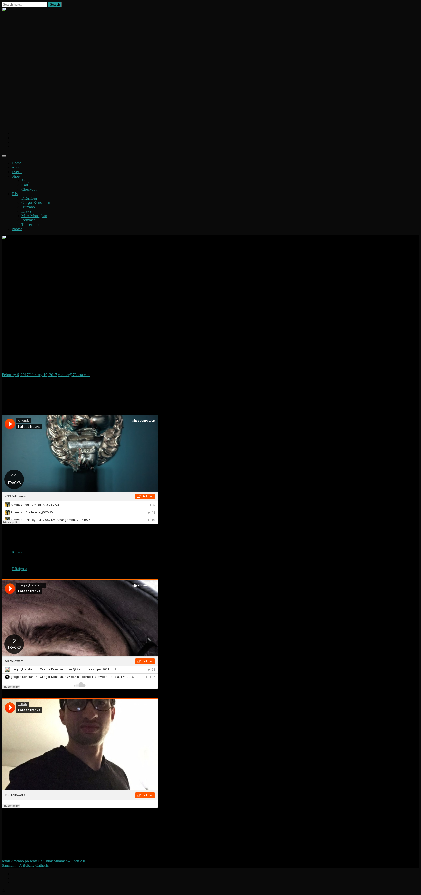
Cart (24, 185)
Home (16, 163)
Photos (17, 229)
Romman (28, 220)
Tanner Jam (30, 224)
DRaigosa (29, 198)
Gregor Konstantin (35, 202)
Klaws (26, 211)
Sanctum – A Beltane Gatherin (25, 865)
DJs (15, 194)
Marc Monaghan (34, 216)
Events (17, 172)
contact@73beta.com (74, 375)
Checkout (28, 189)
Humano (28, 207)
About (16, 167)
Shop (16, 176)
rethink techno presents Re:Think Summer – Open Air (43, 861)
